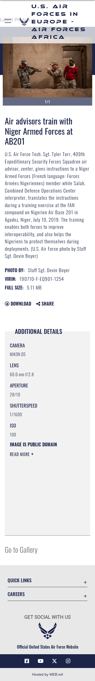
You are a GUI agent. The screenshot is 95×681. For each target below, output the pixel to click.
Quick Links (19, 580)
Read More (20, 454)
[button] (8, 21)
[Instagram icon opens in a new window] (68, 661)
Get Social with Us (47, 617)
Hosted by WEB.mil (47, 674)
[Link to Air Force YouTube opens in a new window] (40, 661)
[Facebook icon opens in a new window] (27, 661)
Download (20, 303)
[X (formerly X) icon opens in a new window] (54, 661)
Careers (16, 594)
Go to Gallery (21, 549)
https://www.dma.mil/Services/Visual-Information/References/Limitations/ (40, 519)
